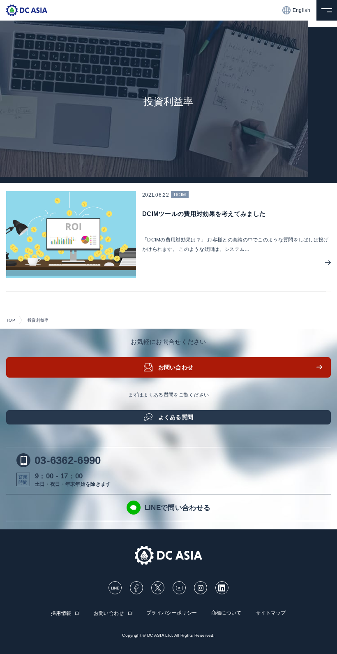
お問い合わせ (176, 367)
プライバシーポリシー (171, 612)
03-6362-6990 (68, 460)
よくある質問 (176, 417)
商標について (226, 612)
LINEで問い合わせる (177, 508)
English (301, 10)
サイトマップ (271, 612)
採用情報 (61, 613)
